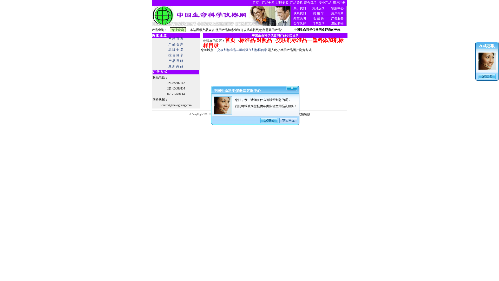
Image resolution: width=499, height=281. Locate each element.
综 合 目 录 (175, 55)
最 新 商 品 (175, 66)
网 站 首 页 (175, 38)
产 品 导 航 (175, 61)
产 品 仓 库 (175, 44)
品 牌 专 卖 (175, 50)
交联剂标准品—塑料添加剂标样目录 (242, 50)
